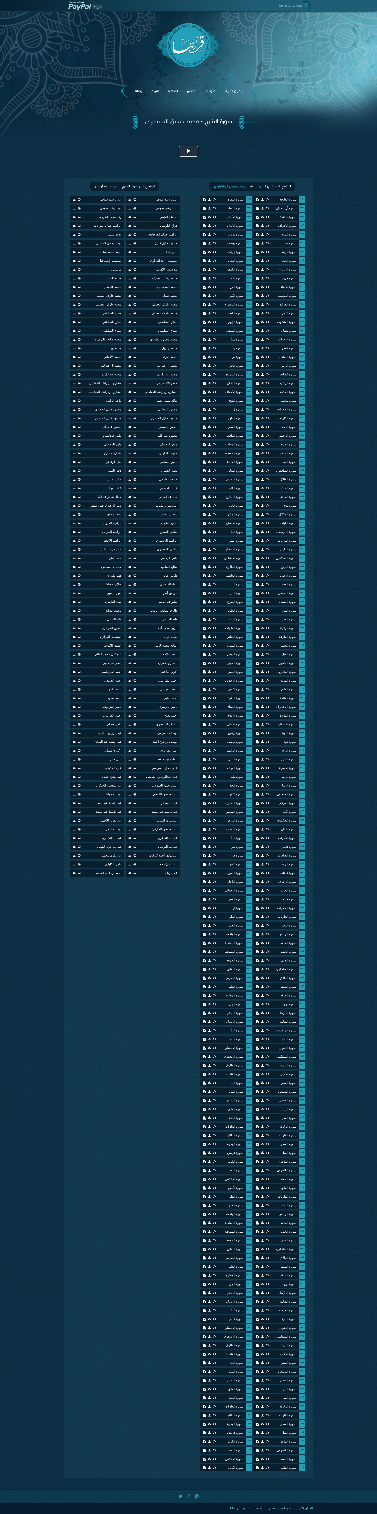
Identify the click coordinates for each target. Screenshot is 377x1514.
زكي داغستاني (112, 750)
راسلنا (138, 91)
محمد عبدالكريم (167, 374)
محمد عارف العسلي (109, 295)
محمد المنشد (113, 278)
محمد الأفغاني (113, 357)
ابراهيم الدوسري (166, 540)
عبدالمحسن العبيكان (109, 785)
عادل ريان (171, 873)
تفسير (191, 91)
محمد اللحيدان (112, 287)
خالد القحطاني (168, 488)
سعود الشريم (169, 523)
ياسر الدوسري (168, 706)
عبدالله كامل (113, 829)
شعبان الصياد (169, 514)
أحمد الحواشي (112, 715)
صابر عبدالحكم (168, 602)
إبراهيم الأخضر (112, 540)
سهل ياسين (114, 593)
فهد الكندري (114, 575)
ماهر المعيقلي (168, 444)
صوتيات (210, 91)
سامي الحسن (168, 532)
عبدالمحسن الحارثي (164, 829)
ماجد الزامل (114, 400)
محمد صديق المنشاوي (172, 121)
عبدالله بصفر (169, 803)
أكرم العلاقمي (168, 671)
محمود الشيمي (168, 427)
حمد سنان (115, 558)
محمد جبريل (169, 348)
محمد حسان (169, 295)
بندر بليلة (171, 252)
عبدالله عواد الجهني (109, 846)
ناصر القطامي (168, 462)
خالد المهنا (115, 488)
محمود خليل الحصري (108, 409)
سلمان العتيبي (168, 217)
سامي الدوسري (167, 549)
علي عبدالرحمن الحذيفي (161, 776)
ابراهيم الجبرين (112, 523)
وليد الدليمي (169, 619)
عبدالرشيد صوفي (166, 199)
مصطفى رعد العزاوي (163, 260)
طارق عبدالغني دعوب (163, 610)
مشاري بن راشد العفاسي (105, 383)
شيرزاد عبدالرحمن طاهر (106, 505)
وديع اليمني (115, 234)
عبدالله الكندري (112, 838)
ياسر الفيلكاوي (112, 663)
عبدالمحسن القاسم (165, 794)
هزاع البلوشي (168, 225)
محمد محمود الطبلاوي (163, 339)
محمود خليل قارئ (166, 243)
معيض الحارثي (168, 453)
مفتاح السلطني (112, 313)
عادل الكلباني (113, 864)
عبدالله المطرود (167, 838)
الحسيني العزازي (111, 636)
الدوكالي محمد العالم (108, 654)
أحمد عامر (115, 689)
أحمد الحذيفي (113, 680)
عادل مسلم (114, 724)
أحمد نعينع (171, 715)
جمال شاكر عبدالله (110, 497)
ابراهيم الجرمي (112, 532)
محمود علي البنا (112, 427)
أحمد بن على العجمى (108, 873)
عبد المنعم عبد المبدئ (108, 741)
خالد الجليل (114, 479)
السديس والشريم (166, 505)
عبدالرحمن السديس (164, 785)
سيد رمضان (114, 514)
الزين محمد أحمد (166, 628)
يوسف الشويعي (167, 733)
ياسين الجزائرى (112, 628)
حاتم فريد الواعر (111, 549)
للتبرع (155, 91)
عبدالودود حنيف (112, 776)
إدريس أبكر (170, 593)
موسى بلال (114, 269)
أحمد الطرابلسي (111, 671)
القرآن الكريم (233, 91)
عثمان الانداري (112, 453)
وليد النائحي (114, 619)
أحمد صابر (170, 698)
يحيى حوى (170, 636)
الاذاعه (173, 91)
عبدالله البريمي (167, 846)
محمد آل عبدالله (167, 365)
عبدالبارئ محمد (112, 855)
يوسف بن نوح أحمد (165, 741)
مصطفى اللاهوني (166, 269)
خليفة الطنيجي (168, 479)
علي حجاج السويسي (164, 768)
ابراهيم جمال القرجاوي (107, 225)
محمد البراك (169, 357)
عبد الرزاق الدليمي (110, 733)
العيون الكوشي (112, 645)
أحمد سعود (115, 698)
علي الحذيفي (113, 768)
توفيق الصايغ (114, 610)
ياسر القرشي (168, 689)
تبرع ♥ (97, 6)
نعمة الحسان (169, 470)
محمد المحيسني (167, 287)
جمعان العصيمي (111, 567)
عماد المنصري (168, 584)
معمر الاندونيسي (166, 383)
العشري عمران (167, 663)
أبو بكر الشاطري (166, 724)
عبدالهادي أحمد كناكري (163, 855)
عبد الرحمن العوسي (109, 243)
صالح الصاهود (169, 567)
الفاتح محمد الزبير (166, 645)
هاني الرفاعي (168, 558)
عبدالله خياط (113, 794)
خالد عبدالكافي (168, 497)
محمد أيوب (115, 348)
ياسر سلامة (170, 654)
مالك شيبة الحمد (166, 400)
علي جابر (116, 759)
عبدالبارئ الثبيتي (167, 820)
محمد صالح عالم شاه (108, 339)
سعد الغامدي (113, 602)
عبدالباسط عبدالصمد (109, 803)
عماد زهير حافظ (167, 759)
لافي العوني (114, 470)
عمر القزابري (168, 750)
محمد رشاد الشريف (164, 278)
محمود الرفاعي (167, 409)
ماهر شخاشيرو (112, 435)
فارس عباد (170, 575)
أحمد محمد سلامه (110, 252)
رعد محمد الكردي (110, 217)
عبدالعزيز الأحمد (111, 820)
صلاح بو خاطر (113, 584)
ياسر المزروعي (112, 706)
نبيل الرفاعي (113, 462)
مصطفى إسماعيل (110, 260)
